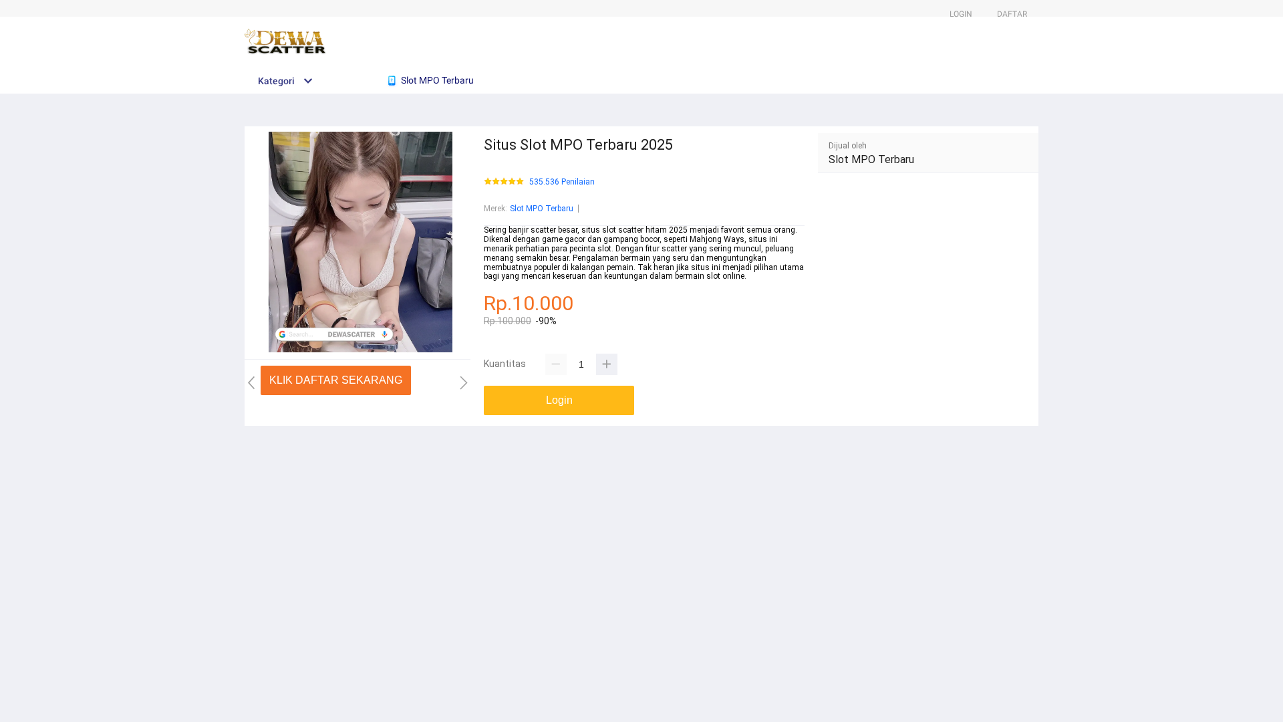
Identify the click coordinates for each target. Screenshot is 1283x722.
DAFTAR (1012, 14)
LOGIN (961, 14)
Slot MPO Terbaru (541, 208)
